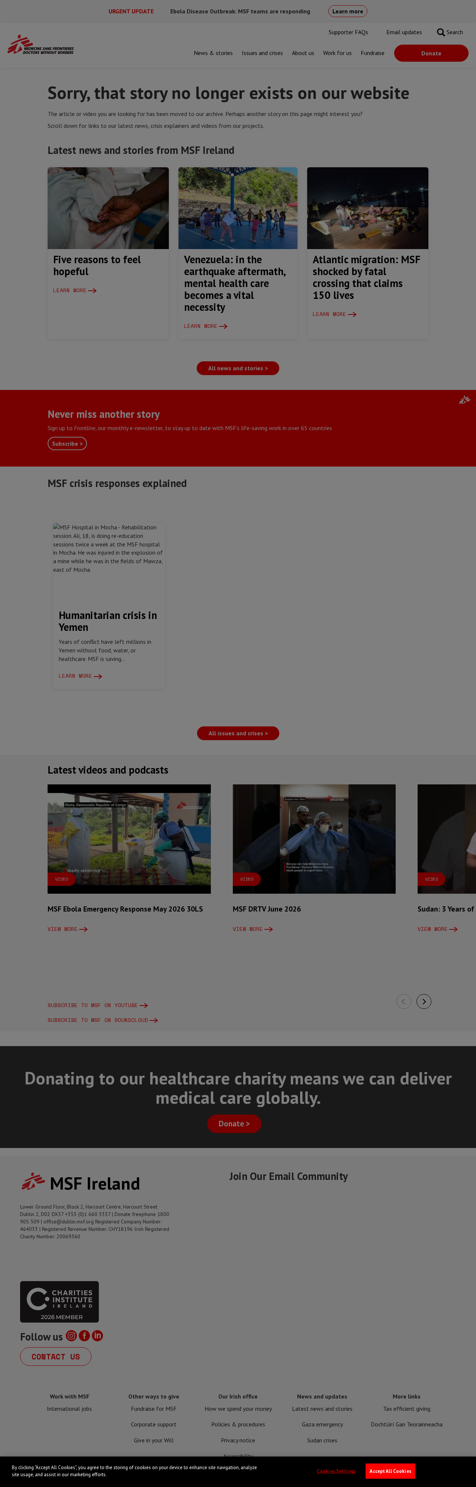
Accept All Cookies (390, 1471)
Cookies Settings (336, 1471)
